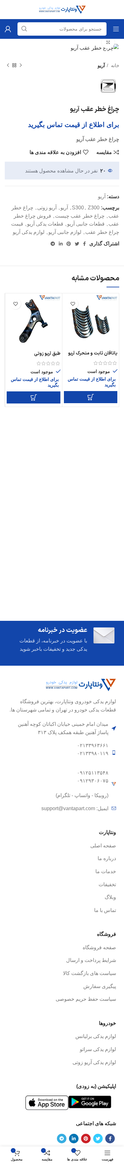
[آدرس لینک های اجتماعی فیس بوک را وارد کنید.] (84, 244)
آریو (101, 65)
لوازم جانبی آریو (64, 232)
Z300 (94, 207)
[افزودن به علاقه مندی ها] (72, 303)
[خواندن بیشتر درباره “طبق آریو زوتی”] (33, 397)
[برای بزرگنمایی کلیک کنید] (108, 42)
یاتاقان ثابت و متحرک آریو (92, 353)
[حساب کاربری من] (8, 29)
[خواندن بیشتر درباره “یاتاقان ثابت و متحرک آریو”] (90, 397)
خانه (114, 65)
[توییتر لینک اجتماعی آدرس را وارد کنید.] (77, 244)
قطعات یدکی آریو (45, 224)
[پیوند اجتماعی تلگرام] (53, 244)
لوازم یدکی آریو (29, 232)
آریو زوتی (47, 207)
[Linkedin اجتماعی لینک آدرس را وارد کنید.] (61, 244)
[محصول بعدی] (8, 65)
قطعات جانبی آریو (86, 224)
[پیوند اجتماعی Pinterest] (69, 244)
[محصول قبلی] (20, 65)
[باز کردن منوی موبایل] (116, 29)
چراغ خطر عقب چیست (80, 216)
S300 (78, 207)
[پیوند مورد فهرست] (62, 846)
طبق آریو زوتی (47, 353)
